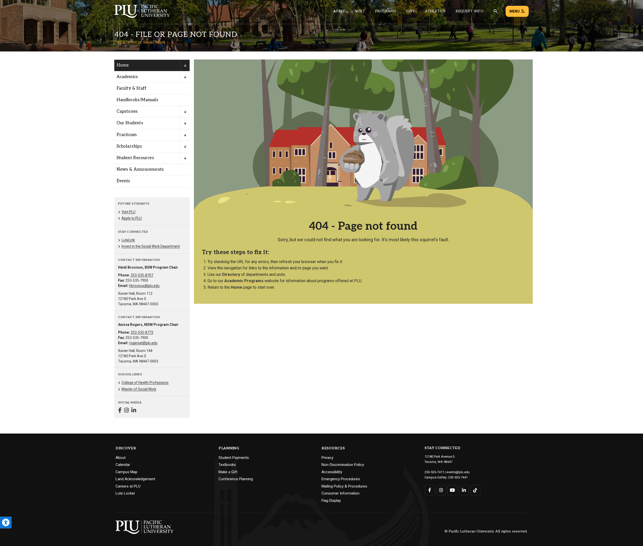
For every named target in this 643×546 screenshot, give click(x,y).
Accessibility (332, 472)
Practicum (127, 134)
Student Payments (234, 457)
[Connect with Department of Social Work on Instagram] (126, 410)
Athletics (435, 11)
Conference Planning (236, 479)
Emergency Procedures (341, 479)
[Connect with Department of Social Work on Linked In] (133, 410)
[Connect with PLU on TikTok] (475, 490)
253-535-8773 (142, 332)
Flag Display (331, 500)
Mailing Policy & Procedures (344, 486)
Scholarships (129, 146)
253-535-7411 (434, 472)
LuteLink (128, 240)
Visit (360, 11)
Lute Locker (125, 493)
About (121, 457)
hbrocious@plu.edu (144, 286)
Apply (339, 11)
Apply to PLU (132, 218)
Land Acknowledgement (135, 479)
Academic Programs (243, 280)
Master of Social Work (139, 389)
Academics (127, 76)
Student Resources (135, 157)
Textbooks (227, 464)
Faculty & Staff (132, 88)
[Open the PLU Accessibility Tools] (6, 522)
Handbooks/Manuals (137, 99)
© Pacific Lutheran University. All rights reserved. (486, 531)
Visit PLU (128, 212)
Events (123, 181)
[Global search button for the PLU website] (495, 11)
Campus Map (126, 472)
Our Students (130, 123)
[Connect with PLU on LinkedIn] (464, 490)
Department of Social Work (140, 42)
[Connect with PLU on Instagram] (441, 490)
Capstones (127, 111)
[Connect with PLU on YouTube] (452, 490)
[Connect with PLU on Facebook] (429, 490)
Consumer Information (340, 493)
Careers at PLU (128, 486)
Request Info (469, 11)
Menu (514, 11)
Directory (231, 274)
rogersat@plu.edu (143, 343)
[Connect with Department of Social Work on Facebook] (120, 410)
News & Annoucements (140, 169)
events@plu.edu (458, 472)
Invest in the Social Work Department (151, 246)
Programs (385, 11)
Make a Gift (228, 472)
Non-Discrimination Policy (343, 464)
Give (410, 11)
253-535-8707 (142, 275)
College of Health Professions (145, 383)
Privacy (327, 457)
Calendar (123, 464)
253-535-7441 (458, 477)
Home (123, 65)
